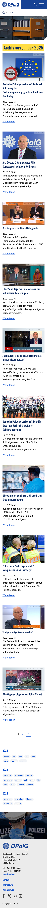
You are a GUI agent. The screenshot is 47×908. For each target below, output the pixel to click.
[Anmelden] (34, 4)
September (8, 780)
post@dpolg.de (9, 874)
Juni (20, 756)
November (19, 775)
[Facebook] (4, 895)
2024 (5, 793)
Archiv (11, 12)
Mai (26, 756)
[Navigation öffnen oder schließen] (40, 4)
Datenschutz (8, 890)
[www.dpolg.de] (4, 12)
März (6, 761)
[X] (8, 895)
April (33, 756)
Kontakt (6, 880)
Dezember (7, 775)
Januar (23, 761)
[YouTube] (14, 895)
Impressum (8, 885)
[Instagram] (19, 895)
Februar (14, 761)
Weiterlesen (9, 121)
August (6, 756)
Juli (14, 756)
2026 (5, 750)
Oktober (29, 775)
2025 (5, 769)
